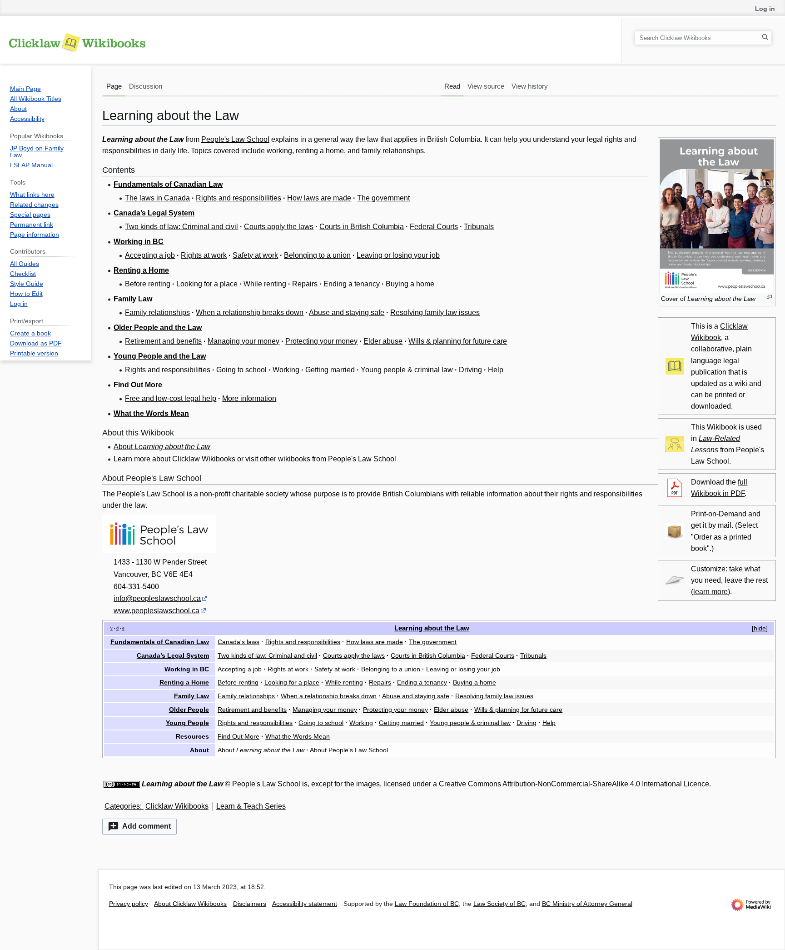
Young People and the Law (160, 356)
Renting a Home (141, 270)
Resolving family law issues (435, 312)
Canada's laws (238, 641)
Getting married (330, 370)
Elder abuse (382, 341)
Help (495, 370)
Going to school (241, 370)
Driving (470, 370)
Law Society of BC (499, 903)
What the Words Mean (151, 413)
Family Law (133, 299)
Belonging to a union (317, 255)
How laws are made (319, 198)
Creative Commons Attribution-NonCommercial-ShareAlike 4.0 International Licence (574, 784)
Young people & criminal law (407, 370)
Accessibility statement (304, 903)
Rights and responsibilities (238, 198)
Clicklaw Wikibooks (203, 459)
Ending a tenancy (351, 284)
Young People (187, 722)
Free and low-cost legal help (170, 398)
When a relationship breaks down (249, 312)
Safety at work (255, 255)
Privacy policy (128, 903)
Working (286, 370)
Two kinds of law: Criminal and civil (181, 226)
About (162, 446)
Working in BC (139, 241)
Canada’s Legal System (154, 213)
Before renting (147, 284)
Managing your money (243, 341)
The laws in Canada (157, 198)
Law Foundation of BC (427, 903)
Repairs (305, 284)
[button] (139, 827)
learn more (710, 591)
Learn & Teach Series (251, 806)
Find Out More (138, 385)
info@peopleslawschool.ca (157, 598)
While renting (264, 284)
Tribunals (479, 226)
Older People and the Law (158, 327)
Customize (708, 569)
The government (383, 198)
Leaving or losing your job (398, 255)
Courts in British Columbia (361, 226)
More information (249, 398)
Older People (189, 709)
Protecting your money (321, 341)
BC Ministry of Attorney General (587, 903)
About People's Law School (349, 750)
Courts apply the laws (278, 226)
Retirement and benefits (163, 341)
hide (760, 628)
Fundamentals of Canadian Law (168, 184)
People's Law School (235, 139)
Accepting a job (150, 255)
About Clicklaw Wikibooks (190, 903)
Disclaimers (249, 903)
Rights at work (204, 255)
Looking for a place (207, 284)
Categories (122, 806)
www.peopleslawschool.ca (156, 611)
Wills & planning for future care (457, 341)
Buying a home (410, 284)
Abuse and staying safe (346, 312)
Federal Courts (434, 226)
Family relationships (157, 312)
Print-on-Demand (718, 514)
